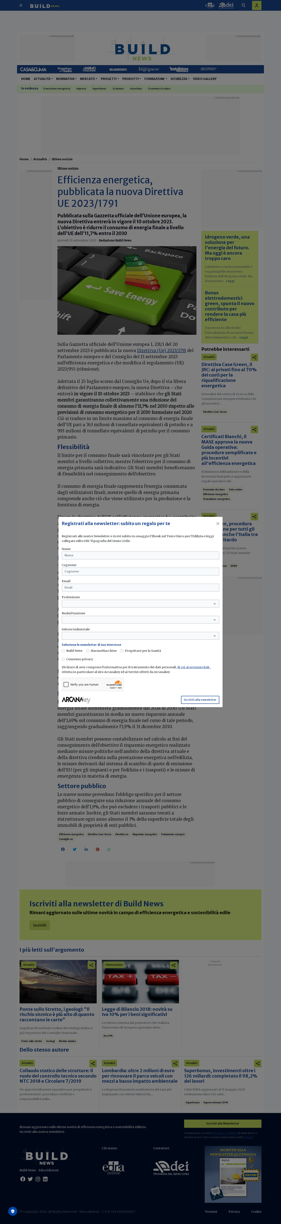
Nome (66, 549)
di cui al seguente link (193, 667)
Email (66, 581)
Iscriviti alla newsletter (200, 700)
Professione (71, 597)
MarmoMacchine (104, 651)
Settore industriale (76, 629)
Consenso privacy (79, 659)
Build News (74, 651)
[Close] (218, 524)
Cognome (69, 565)
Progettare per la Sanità (143, 651)
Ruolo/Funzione (73, 613)
